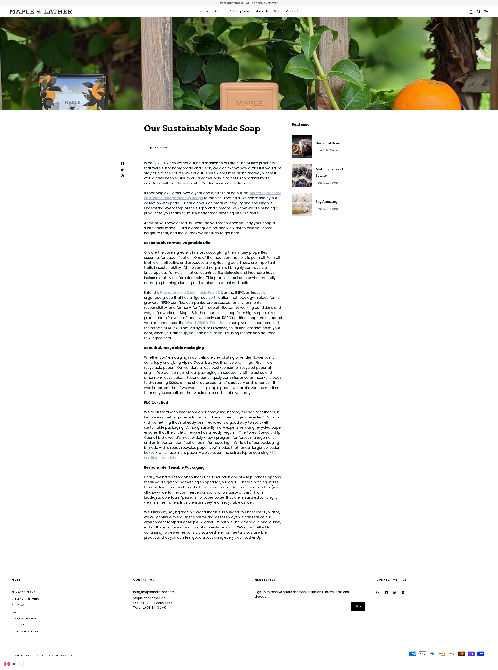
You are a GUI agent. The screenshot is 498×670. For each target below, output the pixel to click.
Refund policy (22, 624)
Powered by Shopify (62, 655)
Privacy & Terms (23, 592)
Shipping (18, 605)
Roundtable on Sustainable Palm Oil (191, 292)
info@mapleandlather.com (154, 592)
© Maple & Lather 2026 (28, 655)
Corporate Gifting (25, 631)
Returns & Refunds (26, 598)
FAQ (14, 612)
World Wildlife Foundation (207, 322)
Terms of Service (24, 618)
